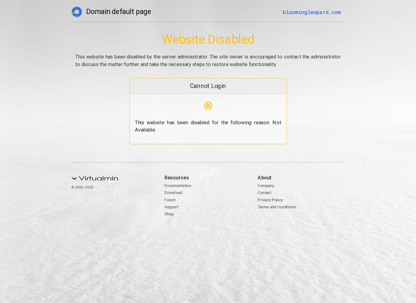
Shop (169, 214)
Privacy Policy (270, 199)
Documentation (177, 185)
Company (266, 185)
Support (171, 206)
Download (173, 192)
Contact (264, 192)
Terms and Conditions (277, 206)
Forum (170, 199)
